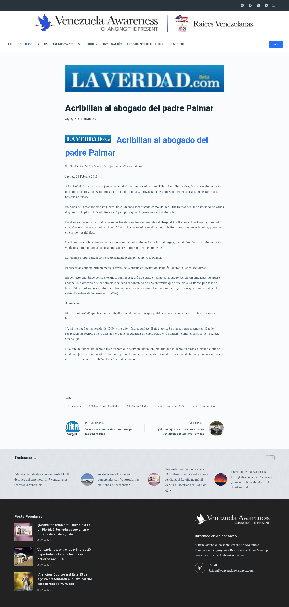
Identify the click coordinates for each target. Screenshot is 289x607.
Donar (275, 44)
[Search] (273, 5)
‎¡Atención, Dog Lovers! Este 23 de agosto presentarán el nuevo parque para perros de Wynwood (64, 579)
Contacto (176, 44)
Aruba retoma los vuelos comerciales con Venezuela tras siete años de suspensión (118, 479)
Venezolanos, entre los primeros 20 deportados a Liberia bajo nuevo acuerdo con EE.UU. (64, 554)
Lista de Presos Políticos (145, 44)
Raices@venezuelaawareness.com (231, 570)
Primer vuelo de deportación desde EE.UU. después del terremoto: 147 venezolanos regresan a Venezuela (42, 479)
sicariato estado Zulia (171, 406)
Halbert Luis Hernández (103, 406)
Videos (43, 44)
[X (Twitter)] (258, 5)
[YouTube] (266, 5)
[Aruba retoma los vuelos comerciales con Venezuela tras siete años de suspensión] (87, 479)
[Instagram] (242, 5)
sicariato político (204, 406)
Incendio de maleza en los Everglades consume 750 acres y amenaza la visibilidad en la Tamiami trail (251, 479)
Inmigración (112, 44)
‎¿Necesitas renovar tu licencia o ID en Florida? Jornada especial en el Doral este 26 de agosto (63, 529)
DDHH (90, 44)
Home (10, 44)
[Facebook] (250, 5)
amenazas (74, 406)
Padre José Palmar (138, 406)
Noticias (25, 44)
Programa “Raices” (67, 44)
